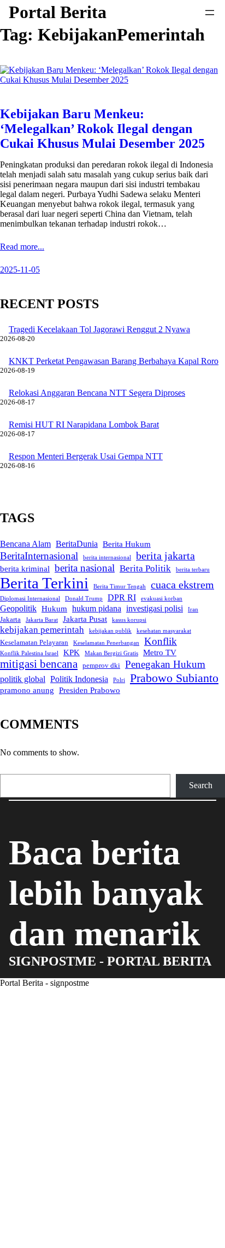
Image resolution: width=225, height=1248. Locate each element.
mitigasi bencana (39, 664)
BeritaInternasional (39, 556)
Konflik (160, 641)
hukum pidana (96, 608)
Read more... (22, 246)
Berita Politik (145, 568)
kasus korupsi (129, 620)
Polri (119, 680)
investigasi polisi (154, 608)
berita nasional (85, 568)
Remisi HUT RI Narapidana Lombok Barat (84, 424)
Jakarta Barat (42, 620)
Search (200, 785)
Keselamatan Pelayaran (34, 642)
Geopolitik (18, 608)
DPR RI (122, 597)
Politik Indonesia (79, 679)
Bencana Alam (25, 544)
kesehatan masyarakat (164, 631)
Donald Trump (84, 599)
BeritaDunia (77, 544)
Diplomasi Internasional (30, 599)
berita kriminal (25, 568)
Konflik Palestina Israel (29, 653)
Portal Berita (57, 12)
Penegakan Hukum (165, 664)
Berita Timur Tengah (119, 586)
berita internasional (107, 557)
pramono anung (27, 690)
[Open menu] (209, 12)
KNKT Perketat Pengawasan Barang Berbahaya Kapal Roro (113, 361)
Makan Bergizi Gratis (111, 653)
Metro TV (159, 652)
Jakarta (10, 619)
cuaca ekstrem (182, 585)
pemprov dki (101, 665)
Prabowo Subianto (174, 678)
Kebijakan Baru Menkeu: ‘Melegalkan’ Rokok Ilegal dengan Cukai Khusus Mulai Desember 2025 (102, 129)
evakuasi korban (161, 599)
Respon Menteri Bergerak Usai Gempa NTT (86, 456)
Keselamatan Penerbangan (106, 643)
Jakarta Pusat (85, 619)
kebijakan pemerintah (42, 629)
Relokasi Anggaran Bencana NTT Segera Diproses (97, 392)
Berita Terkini (44, 583)
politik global (22, 679)
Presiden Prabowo (89, 690)
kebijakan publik (110, 631)
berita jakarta (165, 556)
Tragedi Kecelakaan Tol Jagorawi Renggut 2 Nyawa (99, 329)
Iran (193, 609)
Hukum (54, 608)
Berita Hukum (127, 544)
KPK (71, 652)
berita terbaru (193, 570)
